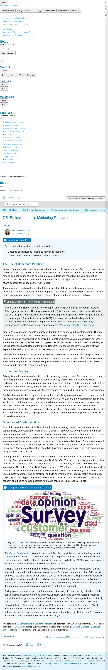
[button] (9, 160)
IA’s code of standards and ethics (76, 325)
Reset (4, 71)
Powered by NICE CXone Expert (40, 655)
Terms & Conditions (60, 663)
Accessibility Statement (78, 663)
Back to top (7, 637)
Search (7, 204)
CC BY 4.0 (20, 627)
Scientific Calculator (13, 141)
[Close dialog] (1, 186)
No (41, 645)
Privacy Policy (45, 663)
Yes (31, 645)
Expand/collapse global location (103, 209)
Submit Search (8, 53)
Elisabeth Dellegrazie (21, 231)
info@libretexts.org (31, 666)
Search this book (7, 44)
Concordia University (20, 234)
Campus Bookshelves (36, 210)
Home (15, 210)
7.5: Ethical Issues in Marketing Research (34, 624)
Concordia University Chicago (67, 210)
